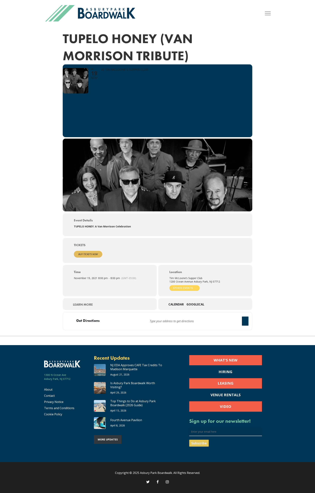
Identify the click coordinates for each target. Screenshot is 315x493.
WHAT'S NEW (225, 360)
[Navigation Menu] (268, 13)
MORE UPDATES (108, 439)
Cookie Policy (53, 414)
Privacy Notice (53, 402)
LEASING (226, 383)
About (48, 389)
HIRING (225, 371)
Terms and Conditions (59, 408)
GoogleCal (195, 304)
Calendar (176, 304)
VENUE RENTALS (226, 394)
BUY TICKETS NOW (88, 254)
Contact (49, 396)
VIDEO (225, 406)
